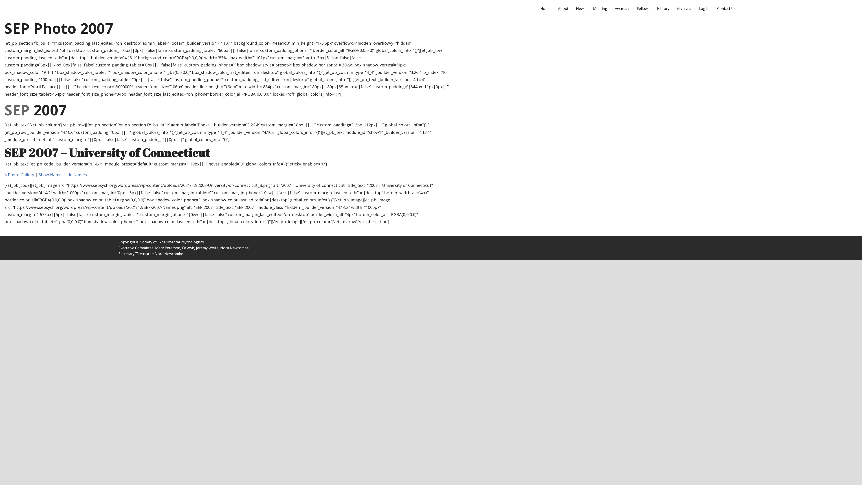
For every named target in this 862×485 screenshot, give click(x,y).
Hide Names (75, 174)
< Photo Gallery (19, 174)
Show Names (51, 174)
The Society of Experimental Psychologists (134, 8)
